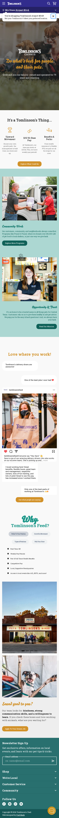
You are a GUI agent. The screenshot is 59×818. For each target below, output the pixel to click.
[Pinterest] (9, 804)
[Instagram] (15, 804)
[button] (52, 811)
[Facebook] (4, 804)
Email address (11, 757)
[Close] (53, 16)
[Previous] (8, 617)
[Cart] (54, 3)
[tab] (23, 650)
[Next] (51, 617)
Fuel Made (20, 815)
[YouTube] (21, 804)
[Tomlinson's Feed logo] (14, 3)
